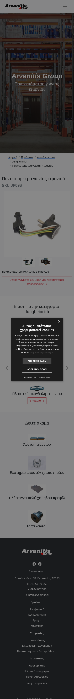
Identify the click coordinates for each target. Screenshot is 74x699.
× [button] (59, 321)
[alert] (37, 349)
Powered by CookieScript (37, 377)
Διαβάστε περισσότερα (41, 352)
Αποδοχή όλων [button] (37, 361)
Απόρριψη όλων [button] (37, 369)
